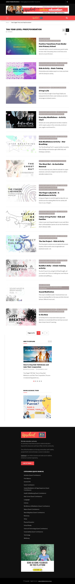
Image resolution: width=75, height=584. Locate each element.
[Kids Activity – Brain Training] (21, 70)
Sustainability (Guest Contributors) (33, 532)
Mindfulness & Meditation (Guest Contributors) (51, 65)
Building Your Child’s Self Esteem (29, 2)
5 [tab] (41, 381)
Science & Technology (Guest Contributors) (36, 528)
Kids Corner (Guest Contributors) (48, 138)
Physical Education (29, 522)
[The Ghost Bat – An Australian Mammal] (21, 168)
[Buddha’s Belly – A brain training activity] (21, 268)
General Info (27, 482)
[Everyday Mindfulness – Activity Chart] (21, 119)
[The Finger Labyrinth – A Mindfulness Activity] (21, 193)
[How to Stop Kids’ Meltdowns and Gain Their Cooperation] (37, 354)
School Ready (27, 525)
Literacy (26, 503)
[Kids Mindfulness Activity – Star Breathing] (21, 144)
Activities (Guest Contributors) (47, 63)
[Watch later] (67, 2)
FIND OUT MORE (27, 463)
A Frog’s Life (44, 90)
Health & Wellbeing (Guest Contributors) (49, 40)
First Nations (27, 478)
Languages (27, 500)
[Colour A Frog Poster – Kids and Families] (21, 219)
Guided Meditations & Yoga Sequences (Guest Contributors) (50, 287)
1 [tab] (33, 381)
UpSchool (23, 455)
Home (7, 22)
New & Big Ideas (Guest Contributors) (34, 512)
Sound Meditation (46, 292)
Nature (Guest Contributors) (58, 87)
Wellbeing (26, 538)
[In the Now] (21, 317)
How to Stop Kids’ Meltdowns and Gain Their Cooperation (36, 366)
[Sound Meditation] (21, 292)
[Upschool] (37, 18)
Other (25, 519)
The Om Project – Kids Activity (51, 241)
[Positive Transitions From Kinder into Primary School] (21, 46)
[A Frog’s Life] (21, 95)
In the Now (43, 314)
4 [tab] (39, 381)
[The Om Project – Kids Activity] (21, 243)
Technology (27, 535)
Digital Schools (29, 369)
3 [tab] (37, 381)
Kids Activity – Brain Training (51, 68)
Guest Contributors (44, 38)
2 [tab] (35, 381)
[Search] (66, 18)
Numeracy (26, 516)
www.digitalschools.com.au (45, 581)
